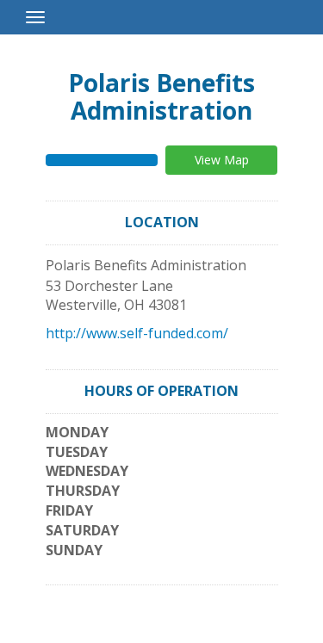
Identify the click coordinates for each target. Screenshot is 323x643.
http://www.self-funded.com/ (137, 333)
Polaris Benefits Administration (161, 96)
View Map (222, 159)
